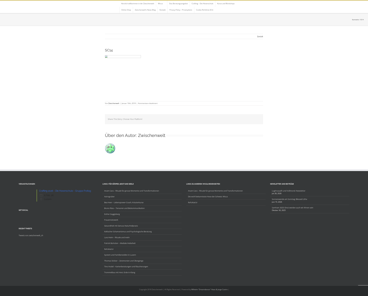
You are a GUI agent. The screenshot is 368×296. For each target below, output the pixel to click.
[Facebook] (19, 217)
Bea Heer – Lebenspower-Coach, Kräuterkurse (123, 202)
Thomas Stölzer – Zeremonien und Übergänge (123, 260)
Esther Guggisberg (112, 214)
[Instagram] (27, 217)
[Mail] (34, 217)
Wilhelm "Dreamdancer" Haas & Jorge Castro (209, 289)
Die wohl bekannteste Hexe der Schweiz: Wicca (208, 196)
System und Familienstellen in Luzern (120, 255)
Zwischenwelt (113, 103)
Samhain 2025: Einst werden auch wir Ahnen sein (292, 207)
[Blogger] (31, 217)
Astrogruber (109, 196)
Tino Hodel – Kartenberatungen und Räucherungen (126, 266)
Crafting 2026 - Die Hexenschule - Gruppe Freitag (65, 190)
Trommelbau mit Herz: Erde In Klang (119, 272)
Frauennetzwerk (111, 220)
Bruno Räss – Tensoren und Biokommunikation (124, 208)
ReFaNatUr (109, 249)
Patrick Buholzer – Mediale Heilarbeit (120, 243)
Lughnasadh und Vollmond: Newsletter (288, 190)
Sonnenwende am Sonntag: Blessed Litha (289, 199)
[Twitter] (23, 217)
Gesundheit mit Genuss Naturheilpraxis (121, 225)
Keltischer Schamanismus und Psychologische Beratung (128, 231)
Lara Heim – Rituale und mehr (117, 237)
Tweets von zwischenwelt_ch (31, 235)
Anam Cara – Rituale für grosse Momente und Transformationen (131, 190)
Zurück (260, 36)
